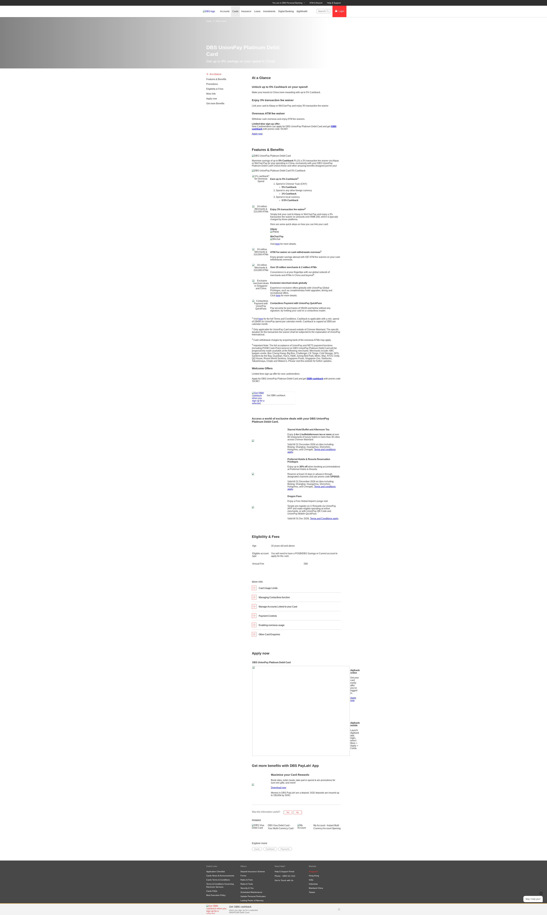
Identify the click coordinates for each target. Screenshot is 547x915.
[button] (339, 908)
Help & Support (334, 3)
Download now (278, 787)
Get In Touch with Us (284, 880)
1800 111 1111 (288, 876)
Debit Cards (221, 21)
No (297, 812)
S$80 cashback (315, 378)
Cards (209, 21)
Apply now (257, 134)
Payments (285, 849)
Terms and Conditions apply (324, 518)
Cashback (270, 849)
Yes (287, 812)
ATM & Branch (316, 3)
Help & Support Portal (284, 871)
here (277, 244)
